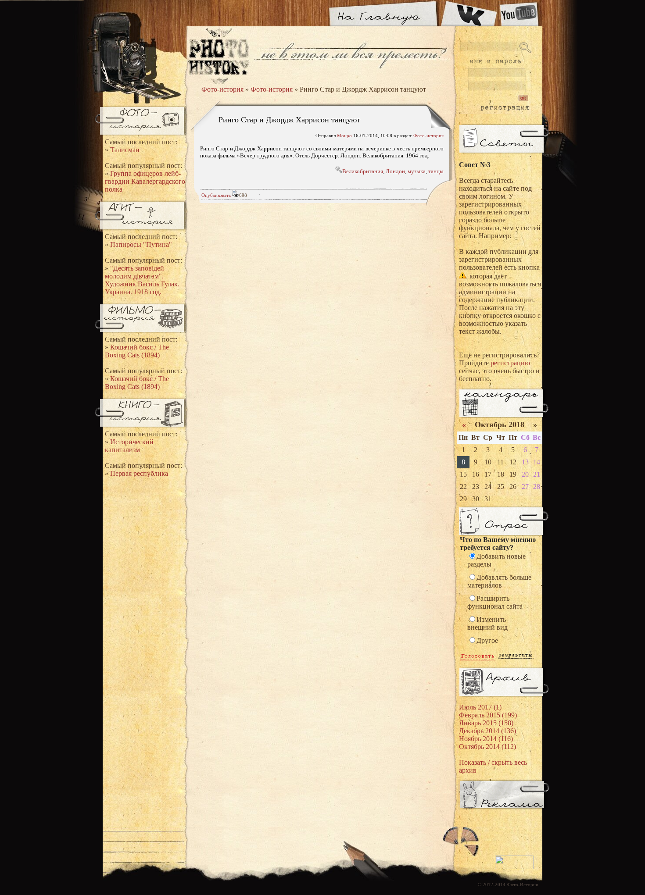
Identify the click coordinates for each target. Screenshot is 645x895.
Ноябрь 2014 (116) (486, 738)
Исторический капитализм (129, 445)
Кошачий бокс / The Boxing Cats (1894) (137, 351)
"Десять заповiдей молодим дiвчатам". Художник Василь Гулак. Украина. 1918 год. (142, 280)
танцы (436, 171)
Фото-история (222, 89)
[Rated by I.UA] (514, 867)
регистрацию (510, 363)
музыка (417, 171)
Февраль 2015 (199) (488, 715)
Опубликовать (216, 195)
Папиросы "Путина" (141, 244)
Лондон (395, 171)
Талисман (125, 149)
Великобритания (362, 171)
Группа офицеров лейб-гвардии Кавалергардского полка (145, 181)
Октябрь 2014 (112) (487, 746)
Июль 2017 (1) (480, 707)
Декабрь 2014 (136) (487, 731)
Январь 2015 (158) (486, 723)
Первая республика (139, 473)
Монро (344, 135)
